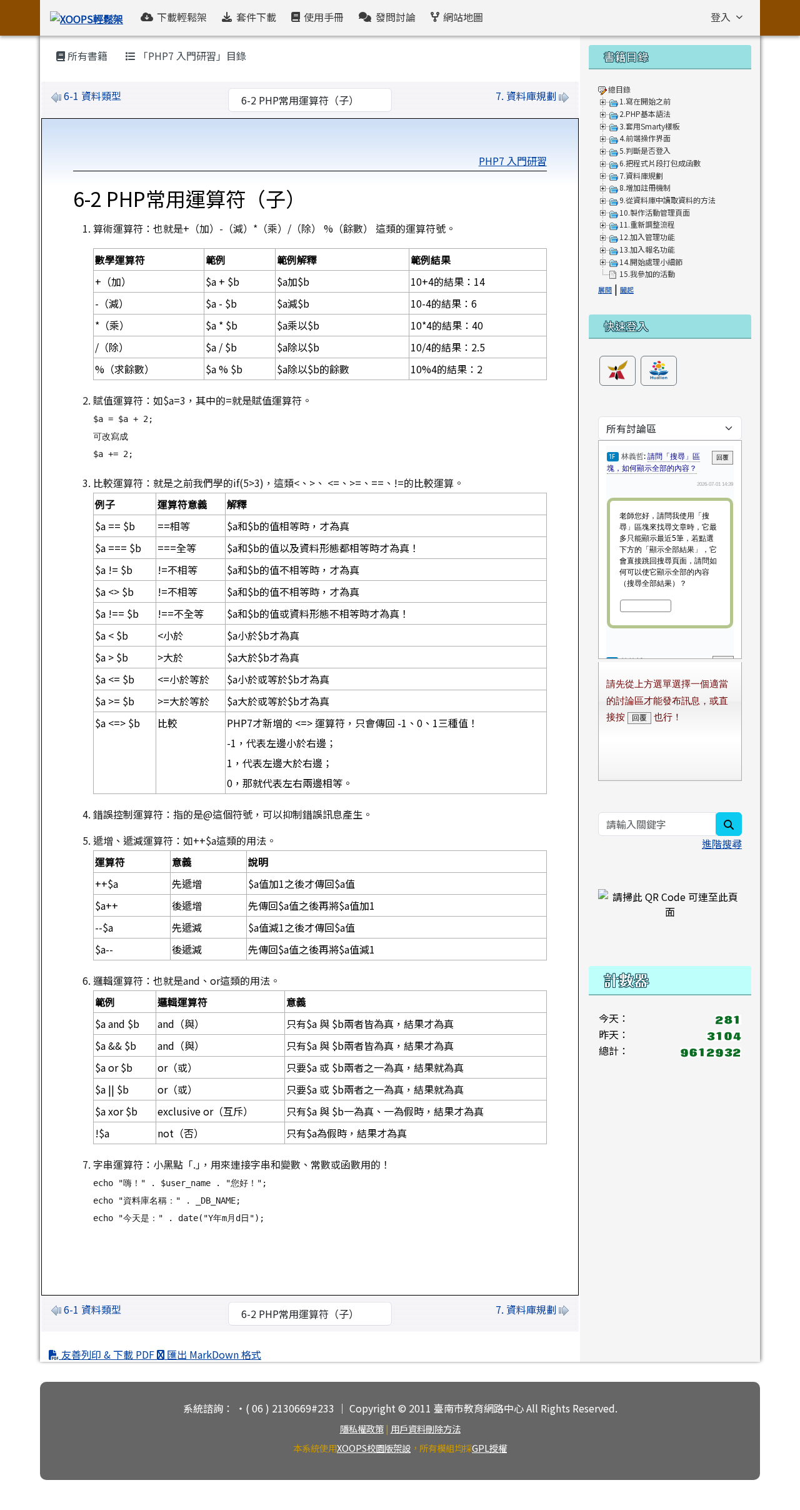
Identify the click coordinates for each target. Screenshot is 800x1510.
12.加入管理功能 (647, 236)
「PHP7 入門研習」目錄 (191, 55)
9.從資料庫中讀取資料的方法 (667, 199)
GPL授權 (489, 1447)
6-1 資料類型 (92, 95)
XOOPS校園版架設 (374, 1447)
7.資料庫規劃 (641, 175)
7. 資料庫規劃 (526, 95)
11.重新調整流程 (647, 224)
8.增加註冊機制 (645, 187)
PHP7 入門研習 (513, 160)
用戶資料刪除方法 (426, 1428)
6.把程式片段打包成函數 (660, 163)
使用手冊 (324, 16)
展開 (605, 289)
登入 (721, 16)
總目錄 (619, 89)
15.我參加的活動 (647, 273)
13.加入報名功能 (647, 249)
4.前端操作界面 (645, 138)
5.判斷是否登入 (645, 150)
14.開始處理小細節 (650, 261)
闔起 (627, 289)
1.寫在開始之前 (645, 101)
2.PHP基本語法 (645, 113)
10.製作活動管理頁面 (654, 212)
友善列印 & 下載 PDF (108, 1354)
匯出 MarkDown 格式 (212, 1354)
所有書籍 (86, 55)
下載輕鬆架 (182, 16)
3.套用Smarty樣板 (649, 126)
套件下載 (256, 16)
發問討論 (396, 16)
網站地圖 (463, 16)
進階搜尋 (722, 843)
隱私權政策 (362, 1428)
